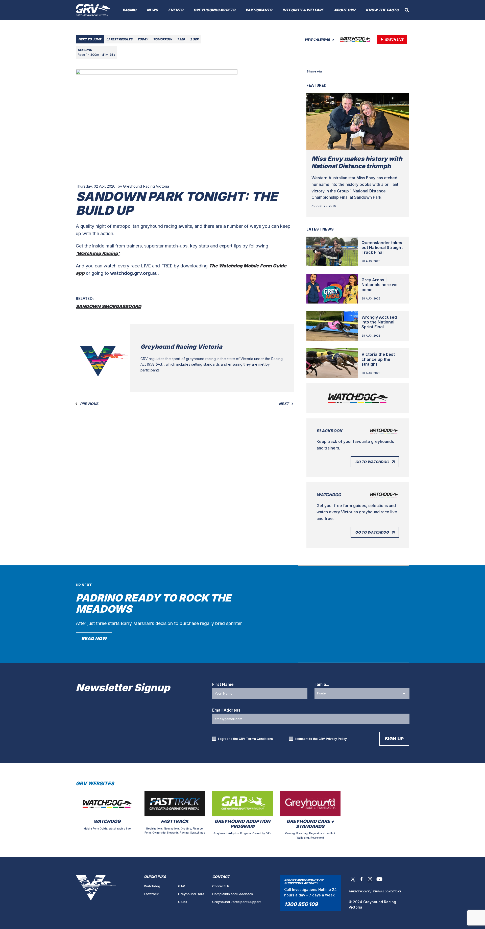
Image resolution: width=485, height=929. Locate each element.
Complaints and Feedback (232, 894)
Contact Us (221, 886)
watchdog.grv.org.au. (134, 273)
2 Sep (194, 39)
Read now (94, 638)
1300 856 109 (301, 904)
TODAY (142, 39)
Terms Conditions (259, 739)
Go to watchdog (372, 462)
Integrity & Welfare (303, 10)
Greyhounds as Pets (214, 10)
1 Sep (181, 39)
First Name (223, 684)
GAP (181, 886)
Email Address (226, 710)
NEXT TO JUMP (89, 39)
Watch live (393, 39)
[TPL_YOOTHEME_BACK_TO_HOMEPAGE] (93, 10)
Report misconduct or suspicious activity (303, 881)
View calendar (317, 39)
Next (284, 404)
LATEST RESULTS (119, 39)
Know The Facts (382, 10)
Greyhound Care (191, 894)
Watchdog (152, 886)
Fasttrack (151, 894)
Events (175, 10)
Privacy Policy (336, 739)
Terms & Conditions (387, 891)
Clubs (182, 902)
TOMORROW (162, 39)
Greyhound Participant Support (236, 902)
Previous (88, 404)
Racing (129, 10)
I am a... (321, 684)
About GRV (344, 10)
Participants (259, 10)
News (152, 10)
